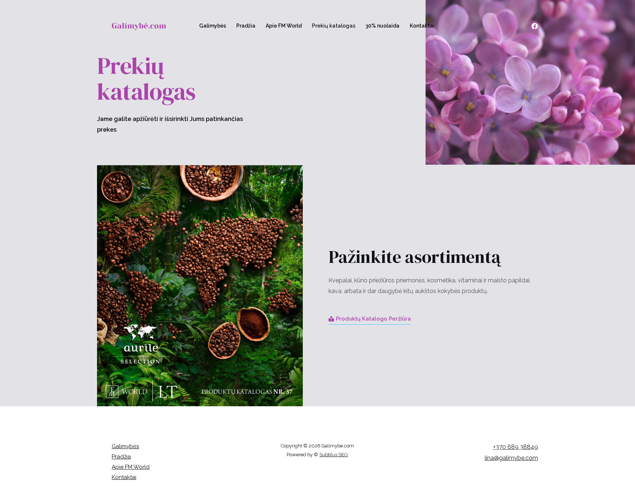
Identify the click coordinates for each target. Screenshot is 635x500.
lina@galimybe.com (511, 457)
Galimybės (212, 26)
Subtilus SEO (333, 454)
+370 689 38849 (515, 446)
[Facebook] (534, 26)
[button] (370, 319)
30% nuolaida (382, 26)
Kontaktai (422, 26)
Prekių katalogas (333, 26)
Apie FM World (284, 26)
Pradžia (245, 26)
